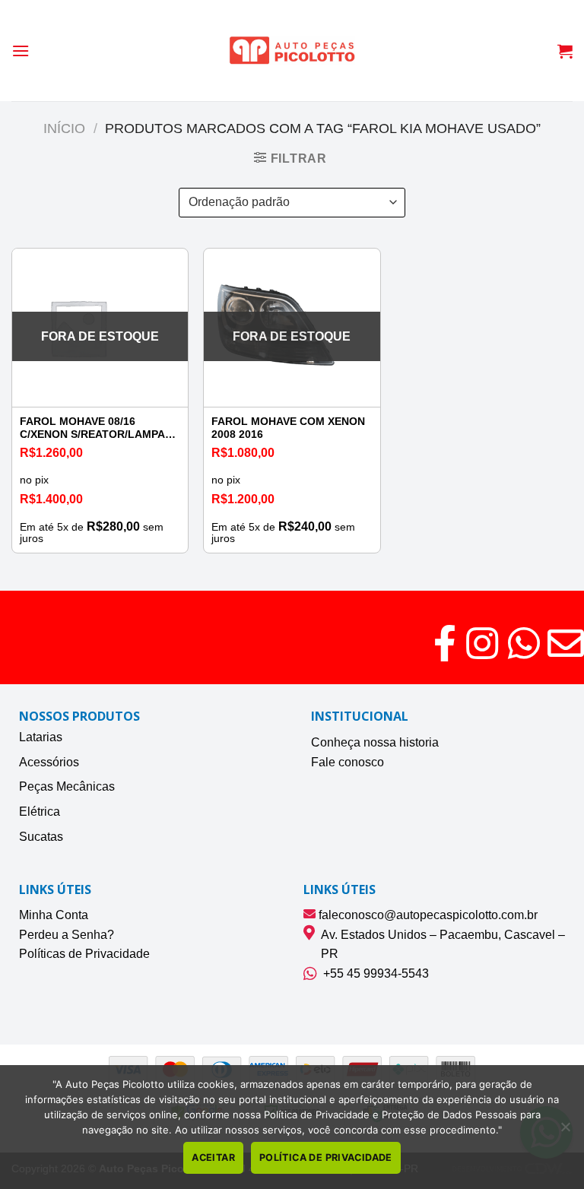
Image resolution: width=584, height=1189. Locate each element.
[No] (565, 1131)
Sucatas (41, 836)
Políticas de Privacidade (84, 953)
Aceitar (213, 1157)
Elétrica (39, 811)
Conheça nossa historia (375, 742)
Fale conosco (347, 762)
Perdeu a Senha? (66, 934)
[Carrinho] (565, 51)
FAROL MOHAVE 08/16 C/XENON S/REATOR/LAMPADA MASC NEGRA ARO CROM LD (99, 428)
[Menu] (20, 50)
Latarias (40, 737)
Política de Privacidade (325, 1157)
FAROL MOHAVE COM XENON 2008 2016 (288, 428)
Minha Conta (53, 914)
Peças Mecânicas (67, 786)
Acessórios (49, 762)
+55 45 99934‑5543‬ (373, 973)
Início (64, 128)
